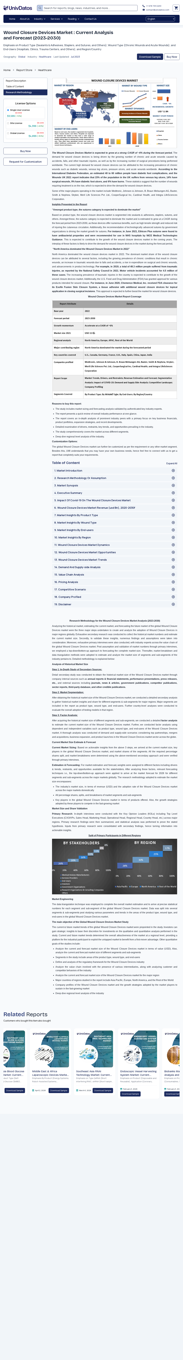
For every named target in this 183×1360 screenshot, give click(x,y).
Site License (16, 123)
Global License (17, 133)
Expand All (171, 463)
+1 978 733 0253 (153, 6)
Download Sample (150, 56)
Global (21, 56)
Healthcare (45, 56)
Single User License (20, 110)
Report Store (24, 70)
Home (7, 70)
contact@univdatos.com (157, 9)
